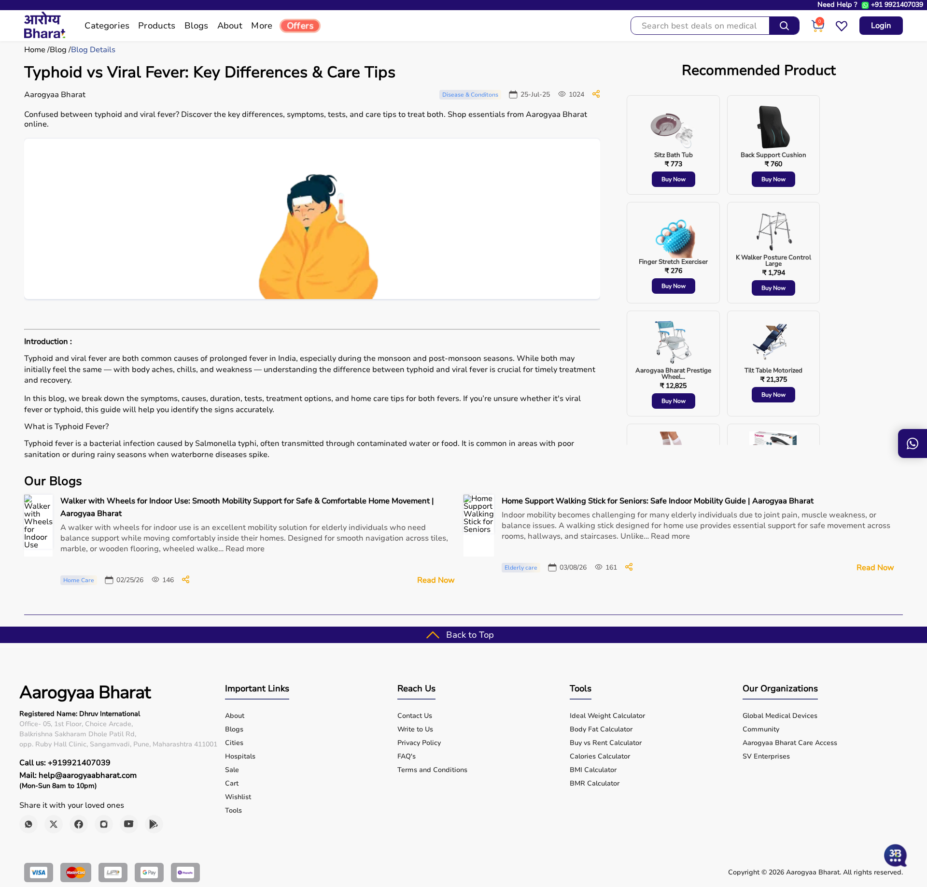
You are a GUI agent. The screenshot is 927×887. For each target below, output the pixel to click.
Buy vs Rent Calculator (606, 743)
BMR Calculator (594, 783)
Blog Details (93, 49)
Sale (232, 770)
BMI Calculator (593, 770)
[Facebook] (79, 824)
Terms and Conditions (432, 770)
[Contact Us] (912, 443)
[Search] (784, 25)
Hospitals (240, 756)
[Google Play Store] (154, 824)
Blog (58, 49)
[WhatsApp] (28, 824)
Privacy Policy (419, 743)
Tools (233, 810)
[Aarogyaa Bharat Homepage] (44, 35)
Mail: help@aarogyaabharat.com (78, 775)
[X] (53, 824)
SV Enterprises (766, 756)
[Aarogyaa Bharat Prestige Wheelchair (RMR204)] (673, 343)
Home (34, 49)
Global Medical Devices (780, 716)
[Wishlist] (841, 30)
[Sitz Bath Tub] (673, 127)
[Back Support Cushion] (773, 127)
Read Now (436, 580)
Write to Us (415, 729)
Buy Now (673, 179)
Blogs (234, 729)
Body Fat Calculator (601, 729)
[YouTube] (129, 824)
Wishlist (238, 797)
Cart (232, 783)
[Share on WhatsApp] (596, 95)
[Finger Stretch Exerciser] (673, 234)
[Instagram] (104, 824)
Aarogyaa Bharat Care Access (790, 743)
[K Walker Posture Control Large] (773, 232)
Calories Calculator (600, 756)
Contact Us (414, 716)
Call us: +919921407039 (65, 763)
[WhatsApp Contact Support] (865, 5)
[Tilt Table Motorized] (773, 343)
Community (761, 729)
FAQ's (406, 756)
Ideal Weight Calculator (607, 716)
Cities (234, 743)
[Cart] (817, 30)
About (234, 716)
